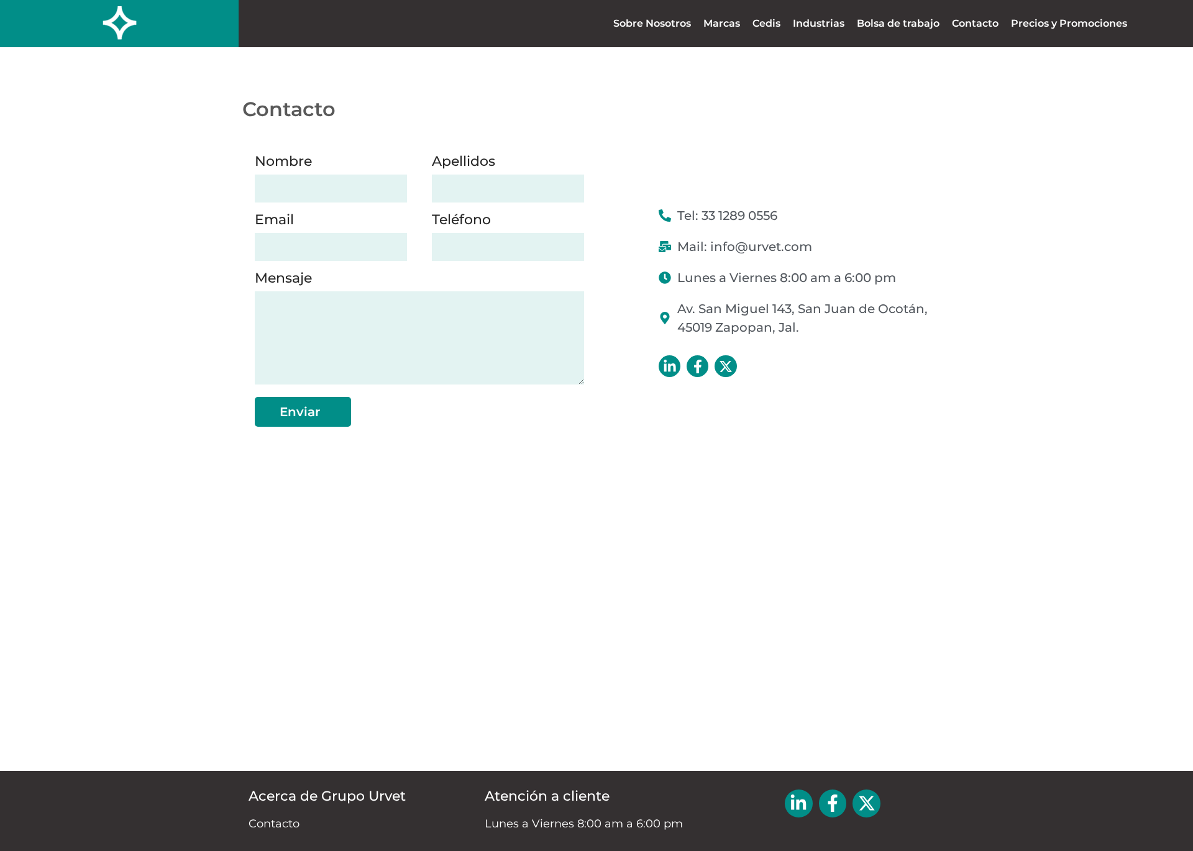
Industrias (818, 23)
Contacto (975, 23)
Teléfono (461, 221)
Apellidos (463, 163)
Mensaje (283, 279)
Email (274, 221)
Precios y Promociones (1069, 23)
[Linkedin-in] (669, 366)
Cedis (766, 23)
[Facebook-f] (697, 366)
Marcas (721, 23)
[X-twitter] (725, 366)
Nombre (283, 163)
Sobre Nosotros (652, 23)
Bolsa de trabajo (898, 23)
